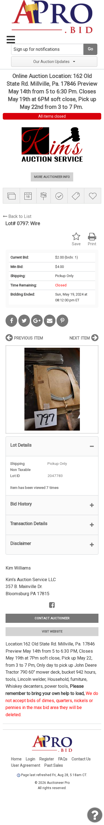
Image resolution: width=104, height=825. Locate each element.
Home (16, 759)
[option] (52, 389)
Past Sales (53, 765)
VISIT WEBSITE (52, 631)
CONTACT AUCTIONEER (52, 618)
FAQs (62, 759)
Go (90, 49)
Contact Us (81, 759)
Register (46, 759)
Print (92, 244)
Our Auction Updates (51, 61)
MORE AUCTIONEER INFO (52, 177)
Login (30, 759)
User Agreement (25, 765)
